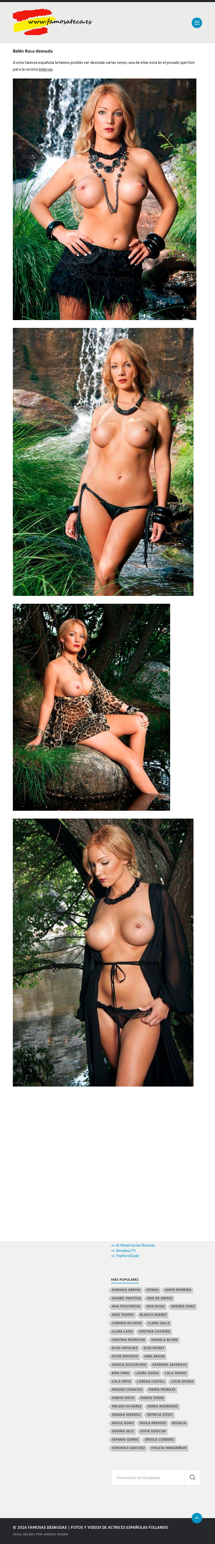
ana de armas (160, 1298)
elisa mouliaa (125, 1348)
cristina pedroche (128, 1340)
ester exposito (125, 1356)
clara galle (159, 1323)
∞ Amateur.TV (123, 1251)
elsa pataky (154, 1348)
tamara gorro (125, 1439)
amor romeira (178, 1290)
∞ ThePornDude (125, 1256)
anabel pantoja (126, 1298)
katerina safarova (170, 1365)
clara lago (122, 1331)
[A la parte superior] (197, 1518)
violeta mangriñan (169, 1448)
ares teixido (123, 1315)
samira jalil (123, 1431)
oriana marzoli (126, 1415)
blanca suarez (153, 1315)
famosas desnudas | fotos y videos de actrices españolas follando (98, 1528)
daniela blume (164, 1340)
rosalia (179, 1423)
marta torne (152, 1398)
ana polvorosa (126, 1306)
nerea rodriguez (163, 1406)
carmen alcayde (127, 1323)
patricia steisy (160, 1415)
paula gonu (123, 1423)
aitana (153, 1290)
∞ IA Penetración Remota (133, 1246)
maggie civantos (127, 1389)
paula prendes (153, 1423)
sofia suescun (153, 1431)
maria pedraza (162, 1389)
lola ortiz (121, 1381)
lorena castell (151, 1381)
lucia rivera (182, 1381)
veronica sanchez (128, 1448)
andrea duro (183, 1306)
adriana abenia (126, 1290)
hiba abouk (154, 1356)
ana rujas (156, 1306)
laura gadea (147, 1373)
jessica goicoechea (129, 1365)
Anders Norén (56, 1534)
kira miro (121, 1373)
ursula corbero (159, 1439)
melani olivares (127, 1406)
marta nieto (123, 1398)
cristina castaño (154, 1331)
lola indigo (176, 1373)
